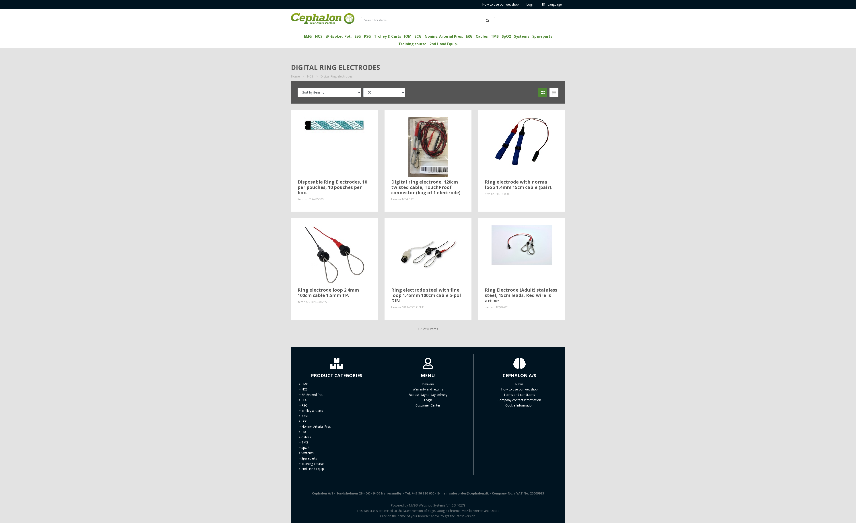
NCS (318, 36)
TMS (495, 36)
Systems (521, 36)
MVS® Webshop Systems (427, 505)
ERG (469, 36)
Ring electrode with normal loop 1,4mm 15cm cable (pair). (518, 184)
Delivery (428, 384)
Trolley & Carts (387, 36)
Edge (431, 511)
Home (295, 76)
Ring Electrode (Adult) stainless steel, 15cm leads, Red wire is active (521, 295)
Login (530, 4)
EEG (358, 36)
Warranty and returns (428, 389)
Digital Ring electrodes (336, 76)
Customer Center (428, 405)
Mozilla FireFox (472, 511)
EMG (308, 36)
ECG (418, 36)
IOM (408, 36)
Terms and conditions (519, 394)
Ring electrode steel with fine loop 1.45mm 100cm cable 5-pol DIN (426, 295)
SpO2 (506, 36)
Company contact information (519, 400)
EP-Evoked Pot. (338, 36)
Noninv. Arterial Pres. (444, 36)
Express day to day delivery (427, 394)
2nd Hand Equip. (444, 43)
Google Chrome (448, 511)
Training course (412, 43)
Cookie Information (519, 405)
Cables (482, 36)
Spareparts (542, 36)
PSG (367, 36)
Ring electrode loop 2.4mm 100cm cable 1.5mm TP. (328, 292)
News (519, 384)
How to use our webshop (500, 4)
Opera (494, 511)
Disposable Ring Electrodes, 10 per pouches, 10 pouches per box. (332, 187)
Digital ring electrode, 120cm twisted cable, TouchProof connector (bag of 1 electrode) (426, 187)
